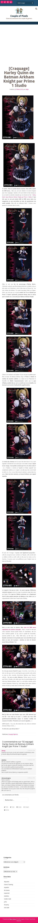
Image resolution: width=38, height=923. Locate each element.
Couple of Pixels (19, 16)
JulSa (5, 902)
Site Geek (6, 907)
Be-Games (7, 890)
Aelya (27, 89)
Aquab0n (6, 887)
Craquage (10, 734)
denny (3, 750)
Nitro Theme (13, 919)
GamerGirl (6, 893)
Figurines (15, 734)
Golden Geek (7, 899)
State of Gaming (8, 884)
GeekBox (6, 896)
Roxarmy (6, 904)
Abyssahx (6, 881)
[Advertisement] (19, 43)
